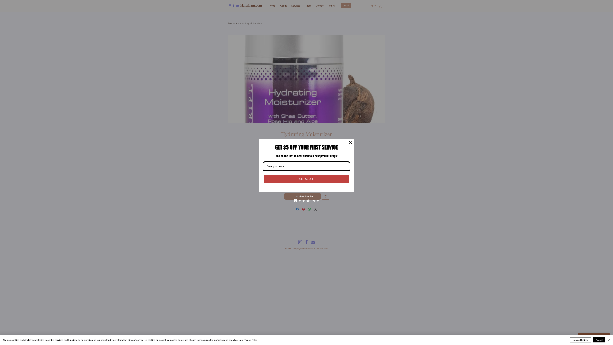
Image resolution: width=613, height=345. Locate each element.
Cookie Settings (580, 339)
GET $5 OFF (306, 179)
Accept (599, 339)
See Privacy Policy (248, 339)
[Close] (350, 142)
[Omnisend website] (306, 199)
